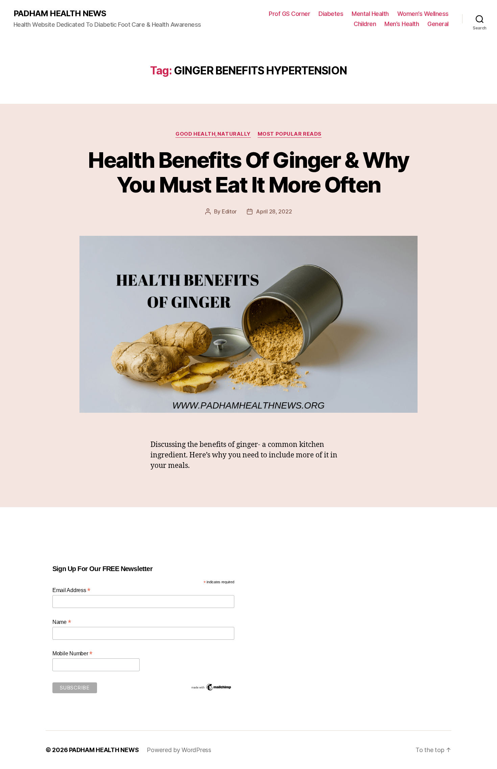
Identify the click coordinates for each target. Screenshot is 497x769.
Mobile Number (72, 653)
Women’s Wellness (423, 13)
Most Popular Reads (290, 134)
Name (61, 622)
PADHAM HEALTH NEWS (60, 13)
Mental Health (370, 13)
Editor (229, 211)
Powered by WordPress (179, 749)
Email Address (71, 590)
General (438, 23)
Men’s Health (401, 23)
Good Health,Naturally (213, 134)
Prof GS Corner (289, 13)
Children (365, 23)
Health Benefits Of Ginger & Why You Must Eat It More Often (248, 172)
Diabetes (330, 13)
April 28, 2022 (274, 211)
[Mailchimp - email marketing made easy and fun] (211, 687)
